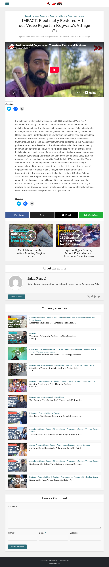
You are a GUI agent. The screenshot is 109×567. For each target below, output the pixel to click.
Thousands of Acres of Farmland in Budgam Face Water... (56, 434)
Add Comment (37, 36)
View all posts (16, 297)
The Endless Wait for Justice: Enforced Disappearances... (55, 354)
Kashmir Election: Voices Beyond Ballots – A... (50, 480)
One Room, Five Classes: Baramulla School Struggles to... (55, 416)
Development (31, 16)
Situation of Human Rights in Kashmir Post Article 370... (53, 369)
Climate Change (45, 317)
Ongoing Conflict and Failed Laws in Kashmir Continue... (51, 385)
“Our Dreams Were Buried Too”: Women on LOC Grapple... (55, 400)
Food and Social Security (70, 381)
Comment (12, 506)
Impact (80, 16)
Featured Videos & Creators (63, 16)
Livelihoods (90, 381)
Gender (75, 349)
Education (33, 413)
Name (11, 533)
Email (42, 533)
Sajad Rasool (52, 36)
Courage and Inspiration (38, 349)
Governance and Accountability (73, 477)
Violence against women (45, 352)
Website (74, 533)
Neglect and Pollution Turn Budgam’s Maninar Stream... (55, 464)
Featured (43, 16)
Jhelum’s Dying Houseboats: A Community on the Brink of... (55, 449)
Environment (58, 317)
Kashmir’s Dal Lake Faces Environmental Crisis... (52, 322)
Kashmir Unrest (58, 365)
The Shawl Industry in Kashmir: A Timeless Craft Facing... (52, 337)
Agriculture (33, 317)
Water (32, 432)
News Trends (89, 365)
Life (80, 349)
